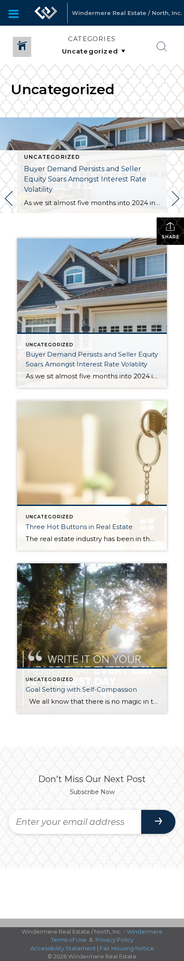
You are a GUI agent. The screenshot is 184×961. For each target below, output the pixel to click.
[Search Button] (161, 46)
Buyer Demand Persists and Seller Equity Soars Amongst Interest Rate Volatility (85, 179)
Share (170, 237)
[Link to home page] (46, 13)
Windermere (145, 931)
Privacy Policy (114, 939)
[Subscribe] (158, 822)
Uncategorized (52, 157)
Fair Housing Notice (127, 948)
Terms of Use (68, 939)
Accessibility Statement (63, 948)
